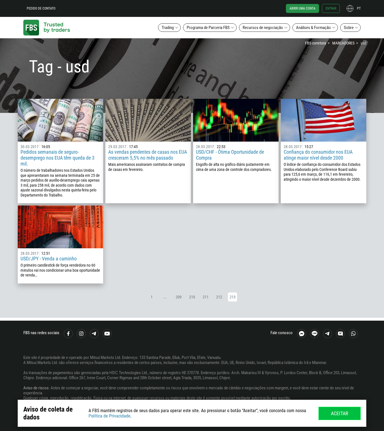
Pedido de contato (41, 8)
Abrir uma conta (302, 8)
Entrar (331, 8)
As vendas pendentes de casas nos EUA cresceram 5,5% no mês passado (147, 155)
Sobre (349, 27)
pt (359, 8)
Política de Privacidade (109, 416)
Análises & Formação (313, 27)
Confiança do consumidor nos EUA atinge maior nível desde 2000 (318, 155)
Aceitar (339, 413)
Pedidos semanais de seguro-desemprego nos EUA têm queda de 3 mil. (57, 158)
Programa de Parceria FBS (208, 27)
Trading (168, 27)
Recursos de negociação (263, 27)
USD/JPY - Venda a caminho (49, 259)
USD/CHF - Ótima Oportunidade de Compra (230, 155)
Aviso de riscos (36, 387)
